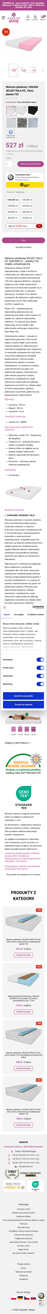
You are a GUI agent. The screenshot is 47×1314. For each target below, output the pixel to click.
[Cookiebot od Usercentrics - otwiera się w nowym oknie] (33, 607)
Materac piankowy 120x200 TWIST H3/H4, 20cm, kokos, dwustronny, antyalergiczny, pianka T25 (23, 1111)
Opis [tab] (23, 240)
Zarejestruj (23, 1279)
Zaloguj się (23, 1275)
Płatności (23, 1224)
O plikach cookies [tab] (36, 614)
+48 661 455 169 (19, 1163)
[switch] (40, 668)
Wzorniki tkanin (23, 1227)
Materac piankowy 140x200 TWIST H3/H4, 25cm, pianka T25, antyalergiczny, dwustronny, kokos (23, 1055)
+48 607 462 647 (19, 1155)
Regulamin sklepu (23, 1216)
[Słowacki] (33, 1298)
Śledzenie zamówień (23, 1272)
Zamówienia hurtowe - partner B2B (23, 1242)
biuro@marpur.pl (26, 1166)
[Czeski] (27, 1298)
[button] (27, 17)
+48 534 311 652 (19, 1159)
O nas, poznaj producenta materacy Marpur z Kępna (23, 1220)
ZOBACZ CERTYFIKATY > (18, 743)
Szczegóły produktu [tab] (24, 247)
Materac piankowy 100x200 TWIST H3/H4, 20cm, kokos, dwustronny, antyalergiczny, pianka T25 (23, 941)
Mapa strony (23, 1249)
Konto (23, 1268)
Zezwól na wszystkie (23, 696)
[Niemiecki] (20, 1298)
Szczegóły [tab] (19, 614)
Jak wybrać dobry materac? (23, 1253)
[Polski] (13, 1298)
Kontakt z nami (23, 1246)
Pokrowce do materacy (23, 1235)
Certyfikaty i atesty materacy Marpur (23, 1231)
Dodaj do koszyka (23, 955)
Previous (4, 70)
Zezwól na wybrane (23, 704)
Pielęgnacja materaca (23, 1238)
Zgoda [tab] (7, 614)
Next (42, 70)
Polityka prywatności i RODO (23, 1213)
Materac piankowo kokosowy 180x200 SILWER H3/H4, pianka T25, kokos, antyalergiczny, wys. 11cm (23, 998)
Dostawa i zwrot (23, 1209)
